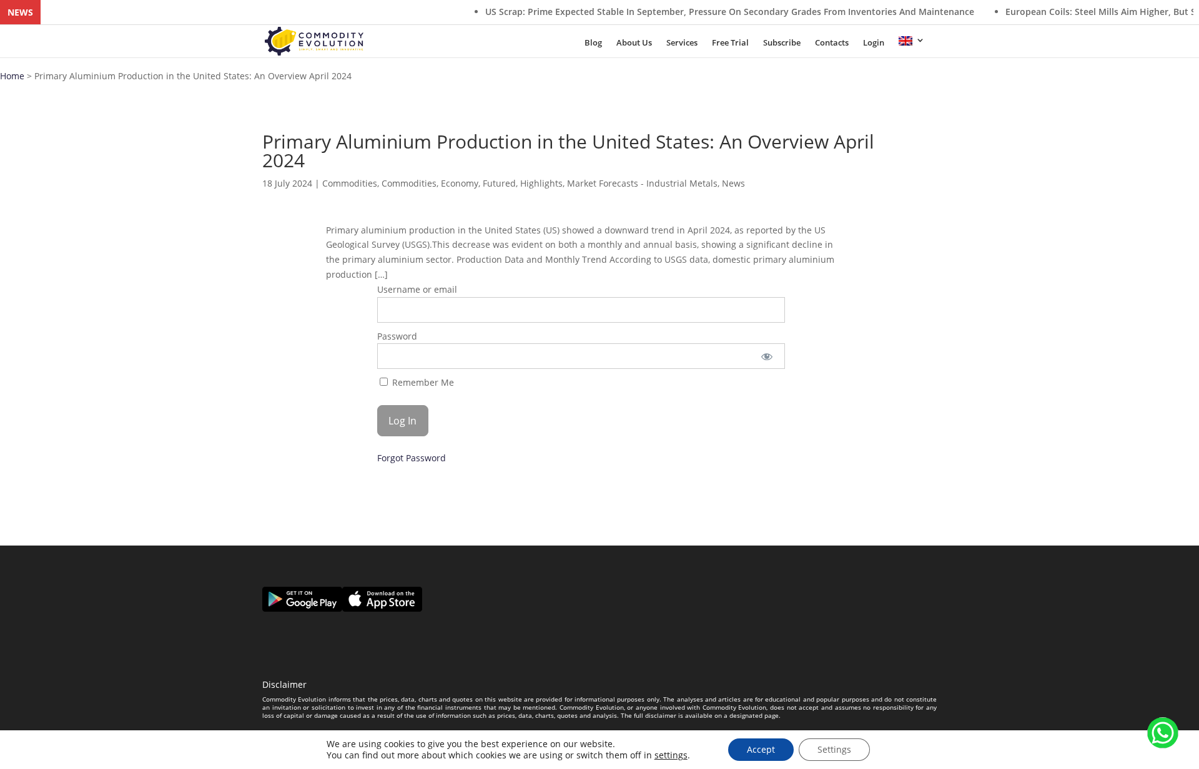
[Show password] (767, 356)
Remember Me (422, 382)
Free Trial (730, 43)
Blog (593, 43)
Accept (761, 749)
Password (397, 336)
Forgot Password (411, 458)
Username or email (417, 289)
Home (12, 76)
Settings (834, 749)
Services (682, 43)
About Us (634, 43)
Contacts (832, 43)
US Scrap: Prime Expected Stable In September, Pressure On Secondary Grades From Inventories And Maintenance (697, 11)
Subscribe (782, 43)
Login (873, 43)
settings (671, 755)
